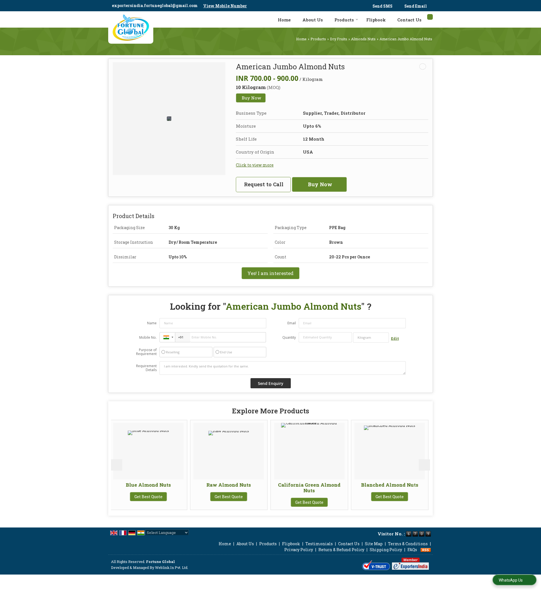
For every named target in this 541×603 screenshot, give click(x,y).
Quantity (289, 337)
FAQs (412, 549)
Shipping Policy (386, 549)
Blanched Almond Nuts (335, 485)
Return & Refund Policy (341, 549)
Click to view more (255, 165)
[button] (225, 5)
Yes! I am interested (270, 273)
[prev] (116, 465)
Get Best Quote (174, 496)
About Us (312, 20)
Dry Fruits (338, 39)
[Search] (430, 17)
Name (152, 323)
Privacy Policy (298, 549)
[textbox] (371, 337)
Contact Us (409, 20)
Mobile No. (148, 337)
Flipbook (376, 20)
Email (291, 323)
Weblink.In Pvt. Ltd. (171, 567)
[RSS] (426, 549)
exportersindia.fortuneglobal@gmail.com (155, 5)
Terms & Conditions (408, 543)
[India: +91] (167, 337)
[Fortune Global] (130, 27)
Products (344, 20)
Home (284, 20)
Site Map (374, 543)
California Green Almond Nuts (255, 488)
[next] (424, 465)
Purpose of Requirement (146, 352)
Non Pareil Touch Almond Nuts (416, 488)
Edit (395, 338)
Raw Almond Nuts (174, 485)
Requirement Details (146, 368)
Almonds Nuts (363, 39)
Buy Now (251, 98)
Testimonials (319, 543)
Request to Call (263, 184)
